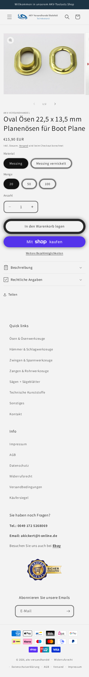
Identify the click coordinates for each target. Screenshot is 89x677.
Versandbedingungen (25, 487)
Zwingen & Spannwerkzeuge (30, 360)
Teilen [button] (13, 294)
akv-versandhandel (38, 659)
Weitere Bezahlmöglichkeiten (44, 253)
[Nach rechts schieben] (55, 104)
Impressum (18, 444)
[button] (9, 17)
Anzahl (8, 195)
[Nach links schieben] (34, 104)
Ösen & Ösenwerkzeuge (27, 338)
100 (47, 184)
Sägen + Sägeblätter (24, 381)
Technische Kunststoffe (27, 392)
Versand (23, 145)
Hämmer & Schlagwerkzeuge (31, 349)
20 (11, 184)
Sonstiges (16, 403)
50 (29, 184)
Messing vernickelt (51, 163)
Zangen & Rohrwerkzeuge (29, 371)
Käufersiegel (18, 497)
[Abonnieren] (68, 611)
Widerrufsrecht (20, 476)
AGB (12, 455)
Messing (15, 163)
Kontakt (15, 414)
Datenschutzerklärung (26, 666)
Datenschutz (19, 465)
